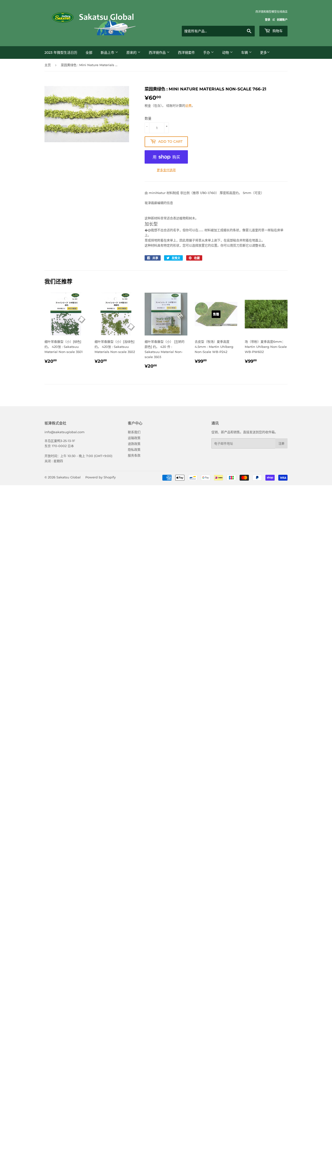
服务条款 (134, 455)
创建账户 (282, 19)
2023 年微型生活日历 (60, 52)
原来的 (132, 52)
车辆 (245, 52)
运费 (188, 105)
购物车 (277, 31)
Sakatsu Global (68, 477)
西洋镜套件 (186, 52)
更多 (263, 52)
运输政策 (134, 438)
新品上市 (108, 52)
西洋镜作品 (158, 52)
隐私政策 (134, 449)
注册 (281, 443)
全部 (89, 52)
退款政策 (134, 444)
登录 (267, 19)
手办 (207, 52)
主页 (47, 65)
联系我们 (134, 432)
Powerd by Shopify (100, 477)
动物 (226, 52)
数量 (148, 118)
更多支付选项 (166, 170)
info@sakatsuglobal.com (64, 432)
